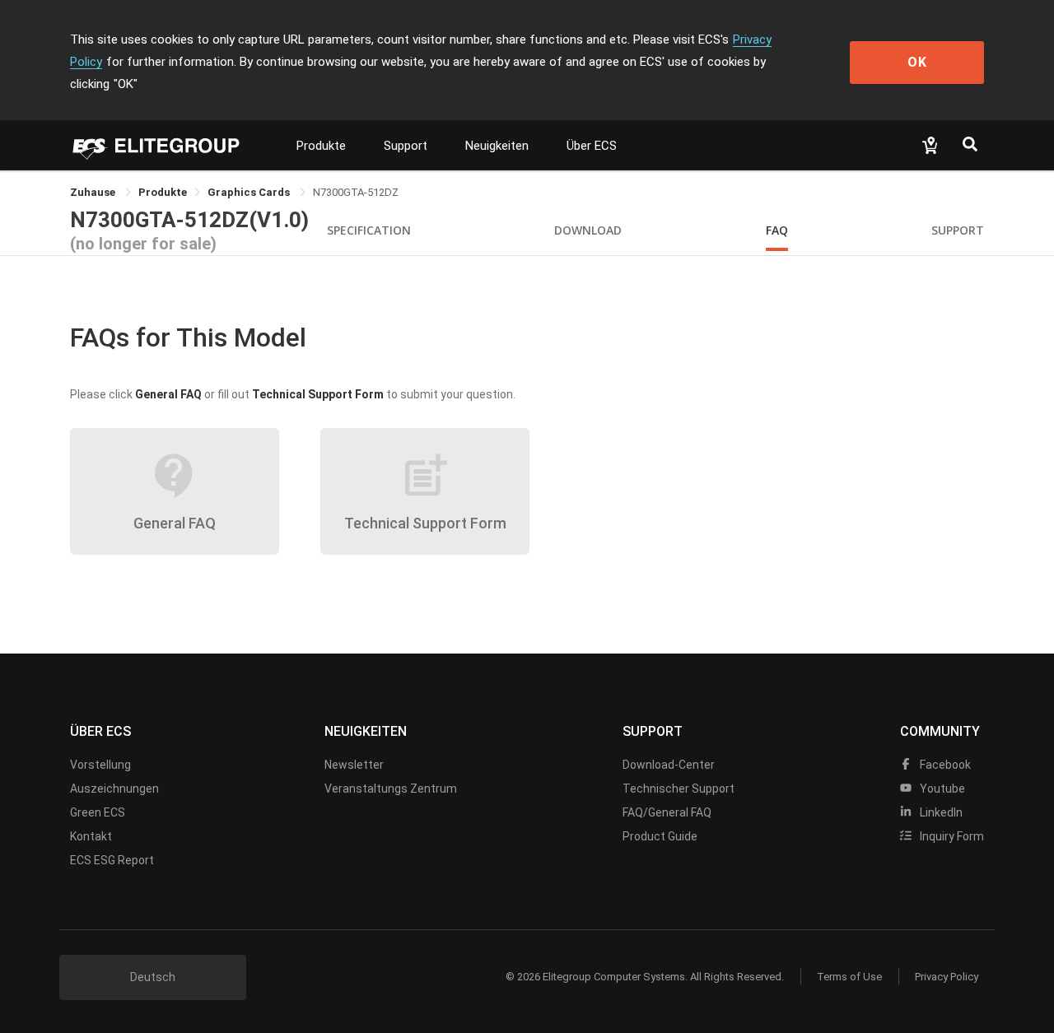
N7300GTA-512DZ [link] (356, 192)
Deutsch (152, 977)
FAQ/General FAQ (667, 812)
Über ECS (592, 145)
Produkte (321, 145)
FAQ (777, 230)
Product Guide (660, 836)
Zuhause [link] (94, 192)
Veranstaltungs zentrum (390, 788)
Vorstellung (100, 764)
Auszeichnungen (114, 788)
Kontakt (91, 836)
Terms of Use (849, 976)
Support (405, 145)
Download (588, 230)
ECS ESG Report (112, 860)
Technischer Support (679, 788)
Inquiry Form (950, 836)
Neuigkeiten (497, 145)
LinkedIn (940, 812)
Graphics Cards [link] (250, 192)
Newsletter (354, 764)
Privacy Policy (946, 976)
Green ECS (97, 812)
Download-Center (669, 764)
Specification (369, 230)
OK (917, 62)
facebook (944, 764)
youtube (941, 788)
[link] (162, 192)
